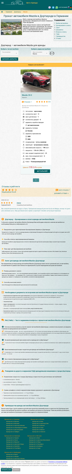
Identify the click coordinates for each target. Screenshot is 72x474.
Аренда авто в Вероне (38, 429)
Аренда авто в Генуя (37, 427)
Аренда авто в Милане (38, 425)
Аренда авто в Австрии (34, 436)
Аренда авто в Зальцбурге (36, 444)
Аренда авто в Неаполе (38, 431)
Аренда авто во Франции (12, 436)
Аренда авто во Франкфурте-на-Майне (16, 427)
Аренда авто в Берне (12, 454)
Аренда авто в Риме (37, 421)
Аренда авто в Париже (12, 438)
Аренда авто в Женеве (12, 456)
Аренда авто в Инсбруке (35, 446)
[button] (9, 53)
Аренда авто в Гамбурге (12, 431)
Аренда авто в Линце (35, 442)
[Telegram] (53, 7)
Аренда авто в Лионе (12, 440)
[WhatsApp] (56, 7)
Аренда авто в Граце (34, 448)
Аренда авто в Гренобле (12, 446)
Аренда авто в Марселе (12, 442)
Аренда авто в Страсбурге (13, 448)
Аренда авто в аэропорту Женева (15, 458)
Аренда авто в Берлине (12, 421)
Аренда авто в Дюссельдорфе (14, 429)
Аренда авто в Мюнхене (12, 423)
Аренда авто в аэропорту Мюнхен (15, 425)
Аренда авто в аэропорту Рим (40, 423)
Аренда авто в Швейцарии (12, 452)
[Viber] (49, 7)
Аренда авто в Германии (11, 419)
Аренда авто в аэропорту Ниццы (15, 444)
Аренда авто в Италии (37, 419)
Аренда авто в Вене (34, 438)
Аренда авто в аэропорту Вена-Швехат (39, 440)
